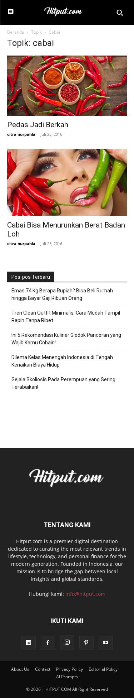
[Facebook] (48, 643)
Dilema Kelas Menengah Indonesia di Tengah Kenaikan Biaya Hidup (62, 361)
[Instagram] (67, 642)
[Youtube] (106, 643)
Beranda (15, 32)
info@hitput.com (85, 594)
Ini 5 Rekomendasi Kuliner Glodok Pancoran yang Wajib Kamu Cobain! (66, 338)
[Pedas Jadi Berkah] (67, 86)
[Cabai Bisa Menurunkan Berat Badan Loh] (67, 182)
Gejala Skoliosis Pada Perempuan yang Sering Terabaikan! (63, 383)
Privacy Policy (69, 669)
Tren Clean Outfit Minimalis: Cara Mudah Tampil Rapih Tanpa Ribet (65, 316)
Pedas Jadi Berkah (37, 124)
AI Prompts (67, 677)
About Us (20, 669)
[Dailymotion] (28, 643)
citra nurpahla (21, 134)
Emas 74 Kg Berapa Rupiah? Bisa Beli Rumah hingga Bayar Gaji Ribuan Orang (62, 294)
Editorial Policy (103, 669)
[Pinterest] (86, 643)
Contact (42, 669)
